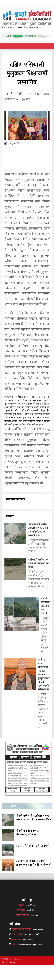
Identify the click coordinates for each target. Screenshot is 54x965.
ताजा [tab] (13, 806)
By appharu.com (8, 962)
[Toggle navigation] (4, 46)
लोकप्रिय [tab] (38, 806)
